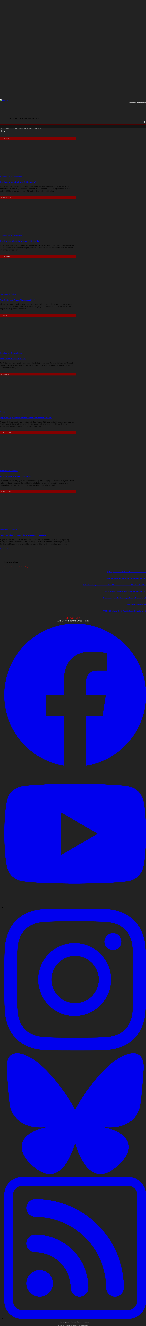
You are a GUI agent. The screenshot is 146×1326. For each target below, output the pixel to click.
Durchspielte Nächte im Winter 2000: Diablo (19, 241)
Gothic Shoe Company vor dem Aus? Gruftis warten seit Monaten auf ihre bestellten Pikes (114, 585)
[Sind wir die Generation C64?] (37, 335)
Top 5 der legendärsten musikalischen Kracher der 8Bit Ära (26, 417)
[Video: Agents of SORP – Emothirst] (37, 453)
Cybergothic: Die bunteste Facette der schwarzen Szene (126, 572)
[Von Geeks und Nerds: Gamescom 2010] (37, 276)
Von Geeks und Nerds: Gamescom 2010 (17, 300)
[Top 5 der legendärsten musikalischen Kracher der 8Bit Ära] (37, 394)
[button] (144, 122)
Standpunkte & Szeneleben (11, 176)
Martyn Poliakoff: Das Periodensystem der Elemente (23, 535)
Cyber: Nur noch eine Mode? (136, 604)
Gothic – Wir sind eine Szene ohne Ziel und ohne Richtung (126, 578)
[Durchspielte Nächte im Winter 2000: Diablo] (37, 218)
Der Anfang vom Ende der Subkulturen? (18, 182)
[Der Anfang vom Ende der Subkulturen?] (37, 159)
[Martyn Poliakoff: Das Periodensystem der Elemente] (37, 512)
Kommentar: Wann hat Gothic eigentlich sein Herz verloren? (124, 598)
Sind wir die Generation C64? (13, 359)
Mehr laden (4, 548)
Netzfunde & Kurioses (9, 294)
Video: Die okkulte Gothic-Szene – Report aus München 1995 (124, 591)
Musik (2, 412)
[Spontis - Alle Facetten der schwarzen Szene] (21, 108)
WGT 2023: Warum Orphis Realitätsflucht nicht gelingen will (124, 611)
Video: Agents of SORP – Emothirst (15, 476)
